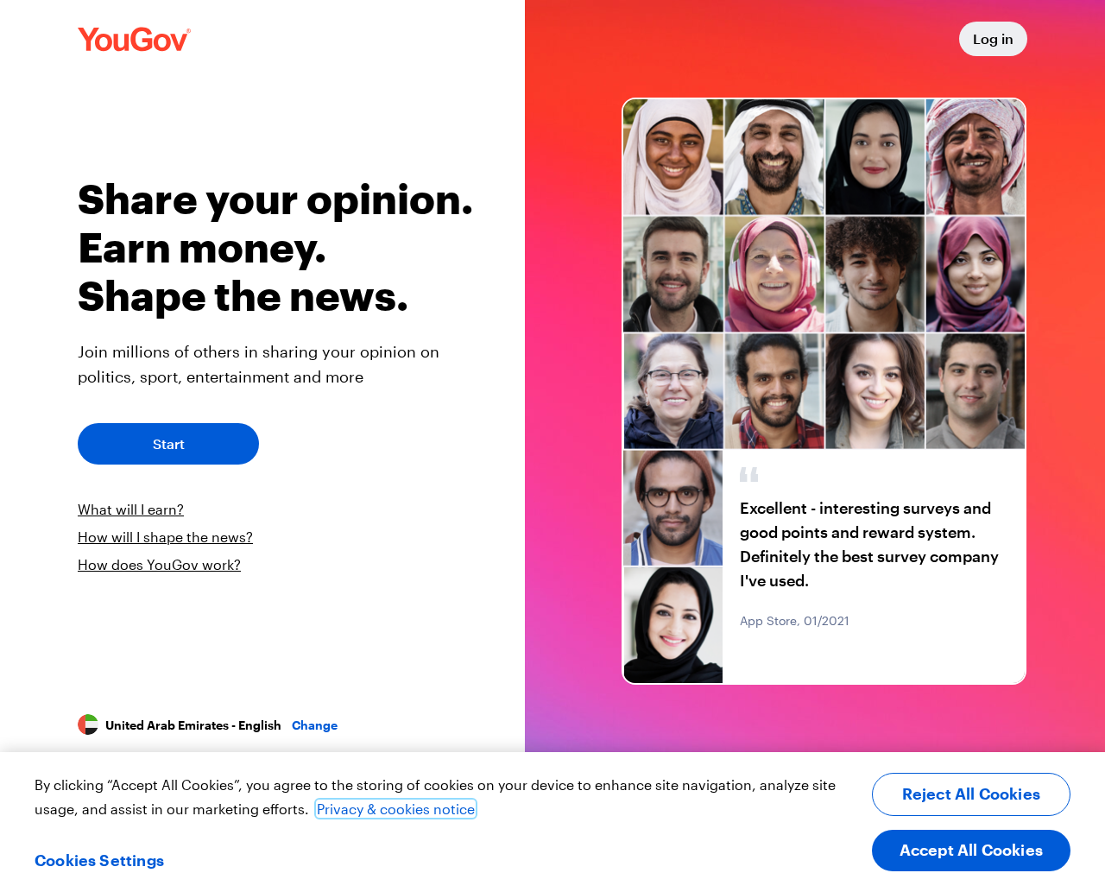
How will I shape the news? (165, 536)
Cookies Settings (99, 860)
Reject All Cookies (971, 793)
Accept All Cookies (971, 849)
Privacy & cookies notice (396, 808)
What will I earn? (131, 509)
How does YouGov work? (159, 564)
